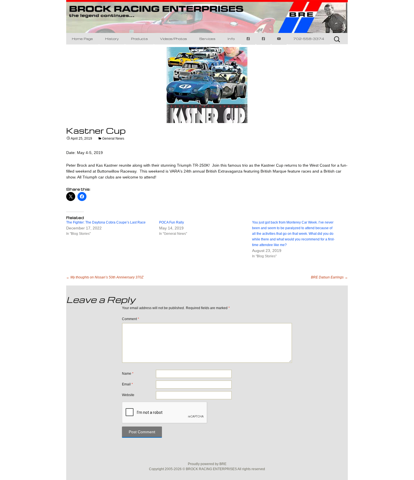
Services (207, 39)
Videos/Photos (173, 39)
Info (231, 39)
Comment (130, 319)
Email (127, 384)
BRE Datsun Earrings (329, 277)
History (112, 39)
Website (128, 395)
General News (113, 138)
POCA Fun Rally (171, 222)
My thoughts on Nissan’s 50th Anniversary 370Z (104, 277)
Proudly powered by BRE (207, 464)
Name (127, 374)
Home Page (82, 39)
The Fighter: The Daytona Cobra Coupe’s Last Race (106, 222)
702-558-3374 (308, 39)
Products (139, 39)
